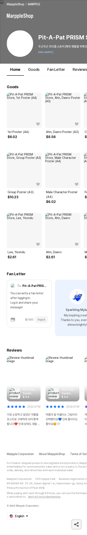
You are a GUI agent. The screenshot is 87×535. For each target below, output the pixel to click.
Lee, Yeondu (16, 252)
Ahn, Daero (53, 252)
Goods (34, 69)
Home (15, 69)
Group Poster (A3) (21, 192)
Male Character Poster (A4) (61, 194)
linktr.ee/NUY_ (46, 52)
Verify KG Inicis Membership (44, 496)
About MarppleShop (52, 454)
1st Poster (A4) (18, 132)
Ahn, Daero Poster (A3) (62, 132)
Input (41, 319)
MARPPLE (34, 4)
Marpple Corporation (20, 454)
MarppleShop (15, 4)
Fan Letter (56, 69)
